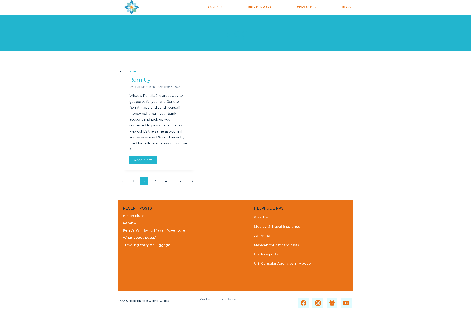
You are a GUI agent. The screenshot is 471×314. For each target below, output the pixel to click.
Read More (145, 160)
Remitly (139, 79)
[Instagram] (317, 303)
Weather (261, 217)
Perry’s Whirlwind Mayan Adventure (154, 230)
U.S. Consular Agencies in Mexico (282, 264)
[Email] (346, 303)
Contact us (306, 7)
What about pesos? (140, 238)
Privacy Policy (225, 299)
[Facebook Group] (332, 303)
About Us (214, 7)
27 (182, 181)
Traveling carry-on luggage (146, 245)
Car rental (262, 236)
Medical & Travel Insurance (277, 227)
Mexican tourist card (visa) (276, 245)
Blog (346, 7)
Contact (206, 299)
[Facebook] (303, 303)
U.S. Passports (266, 254)
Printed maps (259, 7)
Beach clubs (133, 216)
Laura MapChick (144, 86)
